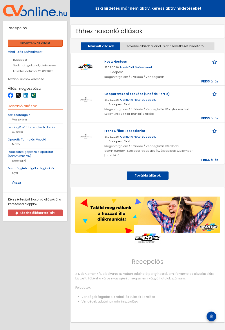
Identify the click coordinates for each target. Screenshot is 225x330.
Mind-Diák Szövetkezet (136, 67)
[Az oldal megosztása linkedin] (26, 95)
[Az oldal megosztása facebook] (10, 95)
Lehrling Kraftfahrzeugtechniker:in (31, 127)
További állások (148, 175)
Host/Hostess (115, 61)
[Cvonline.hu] (35, 10)
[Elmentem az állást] (215, 61)
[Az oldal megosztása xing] (33, 95)
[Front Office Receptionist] (85, 136)
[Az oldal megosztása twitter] (18, 95)
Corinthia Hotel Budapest (138, 100)
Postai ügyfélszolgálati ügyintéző (31, 168)
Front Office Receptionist (124, 131)
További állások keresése (26, 79)
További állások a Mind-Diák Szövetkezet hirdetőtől (165, 46)
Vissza (16, 182)
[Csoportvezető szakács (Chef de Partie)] (85, 99)
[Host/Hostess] (85, 66)
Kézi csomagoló (19, 115)
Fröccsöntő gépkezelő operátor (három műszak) (30, 154)
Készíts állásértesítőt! (38, 213)
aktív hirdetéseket (183, 8)
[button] (218, 8)
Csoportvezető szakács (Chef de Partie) (137, 94)
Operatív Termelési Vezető (27, 139)
